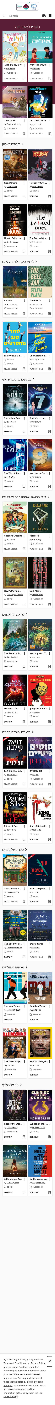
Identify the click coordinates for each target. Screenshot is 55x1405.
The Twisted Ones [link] (38, 238)
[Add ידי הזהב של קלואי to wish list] (24, 78)
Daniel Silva (11, 830)
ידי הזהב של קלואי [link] (13, 65)
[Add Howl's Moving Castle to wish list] (24, 604)
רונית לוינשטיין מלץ (13, 124)
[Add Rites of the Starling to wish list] (24, 1137)
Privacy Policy (38, 1363)
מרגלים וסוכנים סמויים (16, 732)
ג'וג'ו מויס (36, 947)
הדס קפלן (36, 69)
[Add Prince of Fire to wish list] (24, 840)
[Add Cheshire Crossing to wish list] (24, 549)
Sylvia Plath (37, 304)
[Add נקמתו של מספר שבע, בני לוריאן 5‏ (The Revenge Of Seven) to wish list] (49, 432)
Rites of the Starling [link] (13, 1124)
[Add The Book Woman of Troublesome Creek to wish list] (24, 957)
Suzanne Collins (38, 1127)
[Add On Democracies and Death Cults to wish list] (49, 1192)
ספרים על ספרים (13, 850)
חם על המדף (10, 1085)
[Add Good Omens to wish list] (24, 196)
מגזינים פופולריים (13, 967)
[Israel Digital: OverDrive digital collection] (27, 6)
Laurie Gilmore (13, 892)
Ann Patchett (12, 304)
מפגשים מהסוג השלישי (17, 380)
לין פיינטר (10, 359)
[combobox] (21, 15)
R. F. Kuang (36, 539)
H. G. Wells (11, 477)
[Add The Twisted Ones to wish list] (49, 251)
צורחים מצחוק (11, 144)
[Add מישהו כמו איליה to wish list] (49, 78)
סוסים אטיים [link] (36, 771)
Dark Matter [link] (35, 591)
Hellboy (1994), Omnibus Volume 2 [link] (39, 183)
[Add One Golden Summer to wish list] (49, 369)
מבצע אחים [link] (10, 120)
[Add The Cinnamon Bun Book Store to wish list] (24, 902)
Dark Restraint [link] (11, 708)
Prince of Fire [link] (10, 826)
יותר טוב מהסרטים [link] (13, 356)
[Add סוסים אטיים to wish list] (49, 784)
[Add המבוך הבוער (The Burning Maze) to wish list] (49, 667)
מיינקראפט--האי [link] (38, 120)
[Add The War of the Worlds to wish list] (24, 487)
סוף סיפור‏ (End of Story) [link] (39, 888)
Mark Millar (36, 830)
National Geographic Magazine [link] (39, 1061)
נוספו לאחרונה (27, 27)
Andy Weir (11, 539)
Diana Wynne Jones (15, 595)
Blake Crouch (37, 595)
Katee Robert (12, 712)
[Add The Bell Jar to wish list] (49, 314)
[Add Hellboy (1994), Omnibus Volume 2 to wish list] (49, 196)
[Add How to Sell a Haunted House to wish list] (24, 251)
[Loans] (44, 16)
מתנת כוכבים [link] (36, 944)
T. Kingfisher (37, 242)
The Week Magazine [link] (13, 1061)
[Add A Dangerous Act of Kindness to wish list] (24, 1192)
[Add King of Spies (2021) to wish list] (49, 840)
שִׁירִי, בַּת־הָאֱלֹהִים (13, 615)
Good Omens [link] (10, 183)
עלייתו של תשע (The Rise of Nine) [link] (39, 473)
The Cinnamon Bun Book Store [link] (13, 888)
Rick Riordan (12, 657)
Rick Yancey (11, 422)
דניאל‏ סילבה (12, 775)
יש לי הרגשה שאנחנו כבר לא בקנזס (24, 497)
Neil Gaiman (12, 187)
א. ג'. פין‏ (35, 892)
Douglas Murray (38, 1183)
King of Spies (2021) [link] (39, 826)
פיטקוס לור (36, 422)
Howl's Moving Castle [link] (13, 591)
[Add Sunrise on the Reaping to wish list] (49, 1137)
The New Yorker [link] (12, 1006)
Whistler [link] (8, 300)
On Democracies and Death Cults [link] (39, 1179)
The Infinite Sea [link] (12, 418)
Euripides (36, 712)
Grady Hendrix (12, 242)
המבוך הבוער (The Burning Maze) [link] (39, 653)
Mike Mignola (37, 187)
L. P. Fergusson (13, 1183)
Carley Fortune (38, 359)
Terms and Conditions (15, 1363)
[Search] (4, 15)
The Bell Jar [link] (35, 300)
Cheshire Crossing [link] (13, 536)
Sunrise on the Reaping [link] (39, 1124)
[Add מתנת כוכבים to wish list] (49, 957)
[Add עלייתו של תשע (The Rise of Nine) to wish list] (49, 487)
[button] (24, 65)
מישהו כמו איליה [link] (38, 65)
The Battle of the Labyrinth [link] (13, 653)
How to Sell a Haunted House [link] (13, 238)
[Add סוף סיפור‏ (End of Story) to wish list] (49, 902)
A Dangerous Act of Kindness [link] (13, 1179)
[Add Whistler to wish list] (24, 314)
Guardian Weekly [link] (38, 1006)
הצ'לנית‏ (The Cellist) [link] (13, 771)
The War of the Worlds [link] (13, 473)
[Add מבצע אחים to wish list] (24, 134)
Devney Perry (12, 1127)
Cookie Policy (10, 1396)
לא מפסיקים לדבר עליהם (18, 262)
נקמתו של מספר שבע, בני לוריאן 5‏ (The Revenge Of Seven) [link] (39, 418)
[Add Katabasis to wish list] (49, 549)
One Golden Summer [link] (39, 356)
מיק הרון (35, 775)
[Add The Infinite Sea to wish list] (24, 432)
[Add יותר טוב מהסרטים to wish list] (24, 369)
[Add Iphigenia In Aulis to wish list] (49, 722)
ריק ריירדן (36, 657)
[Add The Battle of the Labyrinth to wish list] (24, 667)
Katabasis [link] (34, 536)
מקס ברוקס (37, 124)
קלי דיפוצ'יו (10, 69)
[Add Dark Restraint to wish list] (24, 722)
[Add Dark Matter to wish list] (49, 604)
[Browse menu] (50, 16)
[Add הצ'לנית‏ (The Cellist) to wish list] (24, 784)
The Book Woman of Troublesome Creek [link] (13, 944)
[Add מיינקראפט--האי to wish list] (49, 134)
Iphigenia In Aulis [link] (38, 708)
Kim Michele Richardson (15, 947)
